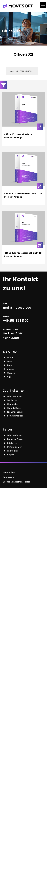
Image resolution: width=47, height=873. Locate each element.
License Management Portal (16, 481)
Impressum (8, 477)
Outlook (11, 373)
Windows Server (14, 396)
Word (9, 361)
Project (10, 454)
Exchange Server (15, 412)
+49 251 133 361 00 (15, 321)
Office (10, 357)
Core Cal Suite (14, 408)
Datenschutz (9, 472)
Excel (9, 365)
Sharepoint (12, 404)
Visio (9, 376)
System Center (14, 447)
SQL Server (12, 400)
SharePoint (12, 450)
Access (10, 369)
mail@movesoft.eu (17, 308)
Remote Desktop (15, 415)
